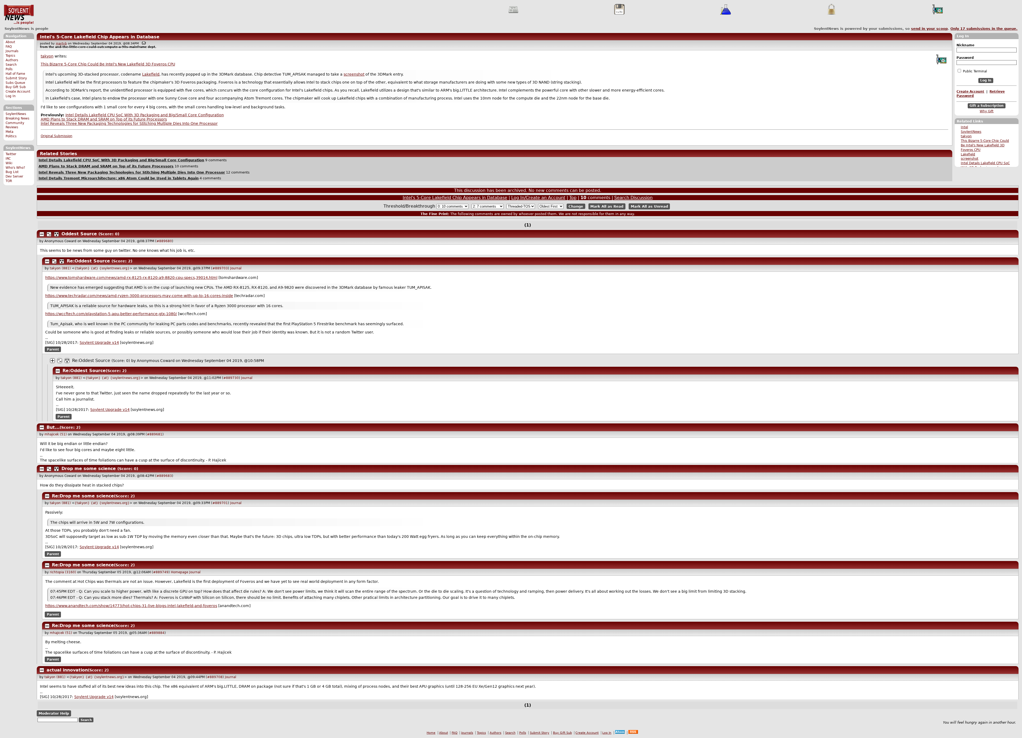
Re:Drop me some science (83, 495)
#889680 (164, 241)
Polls (9, 69)
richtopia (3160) (63, 572)
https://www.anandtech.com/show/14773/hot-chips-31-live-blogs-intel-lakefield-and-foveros (131, 606)
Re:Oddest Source (88, 260)
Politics (11, 136)
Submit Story (16, 78)
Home (431, 733)
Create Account (18, 91)
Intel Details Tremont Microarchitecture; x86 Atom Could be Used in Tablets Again (119, 178)
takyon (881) (60, 268)
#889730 (231, 378)
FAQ (9, 46)
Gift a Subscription (987, 106)
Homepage (179, 572)
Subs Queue (15, 83)
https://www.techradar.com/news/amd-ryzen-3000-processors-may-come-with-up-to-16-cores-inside (139, 296)
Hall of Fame (15, 74)
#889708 (214, 677)
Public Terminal (974, 71)
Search (11, 65)
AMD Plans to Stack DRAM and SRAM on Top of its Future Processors (104, 119)
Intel (964, 127)
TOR (9, 181)
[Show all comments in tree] (56, 234)
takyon (966, 136)
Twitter (11, 154)
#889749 (160, 572)
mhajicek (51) (55, 434)
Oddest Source (79, 233)
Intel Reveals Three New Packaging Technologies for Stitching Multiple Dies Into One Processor (129, 123)
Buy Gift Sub (16, 87)
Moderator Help (54, 713)
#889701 (220, 503)
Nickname (965, 45)
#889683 (164, 476)
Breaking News (17, 118)
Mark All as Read (606, 206)
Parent (53, 349)
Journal (235, 268)
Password (965, 58)
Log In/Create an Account (538, 197)
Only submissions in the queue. (983, 29)
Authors (12, 60)
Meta (9, 132)
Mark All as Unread (649, 206)
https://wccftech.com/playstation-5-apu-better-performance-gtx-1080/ (111, 314)
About (10, 42)
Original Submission (56, 136)
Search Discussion (633, 197)
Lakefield (968, 154)
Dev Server (14, 176)
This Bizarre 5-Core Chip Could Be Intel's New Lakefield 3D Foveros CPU (985, 145)
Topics (10, 55)
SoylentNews (18, 14)
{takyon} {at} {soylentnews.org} (102, 268)
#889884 (156, 633)
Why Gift (987, 111)
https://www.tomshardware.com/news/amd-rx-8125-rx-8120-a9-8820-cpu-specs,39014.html (131, 277)
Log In (11, 96)
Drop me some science (88, 468)
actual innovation (67, 670)
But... (53, 427)
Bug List (12, 172)
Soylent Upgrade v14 (99, 342)
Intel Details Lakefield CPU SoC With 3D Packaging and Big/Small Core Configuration (144, 115)
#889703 (220, 268)
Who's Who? (15, 168)
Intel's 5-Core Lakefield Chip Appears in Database (99, 36)
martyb (61, 43)
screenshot (969, 158)
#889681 (154, 434)
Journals (12, 51)
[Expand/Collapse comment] (41, 234)
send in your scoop (929, 29)
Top (572, 197)
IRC (8, 158)
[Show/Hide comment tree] (49, 234)
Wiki (9, 163)
